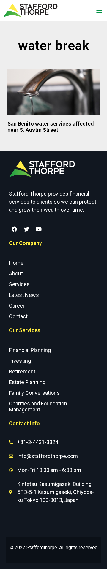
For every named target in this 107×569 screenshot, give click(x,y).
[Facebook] (14, 229)
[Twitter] (26, 229)
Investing (20, 361)
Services (19, 284)
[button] (99, 10)
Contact (18, 316)
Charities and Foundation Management (38, 406)
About (16, 273)
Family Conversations (34, 393)
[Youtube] (38, 229)
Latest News (24, 295)
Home (16, 263)
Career (17, 305)
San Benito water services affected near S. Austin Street (50, 127)
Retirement (22, 371)
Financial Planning (30, 350)
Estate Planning (27, 382)
